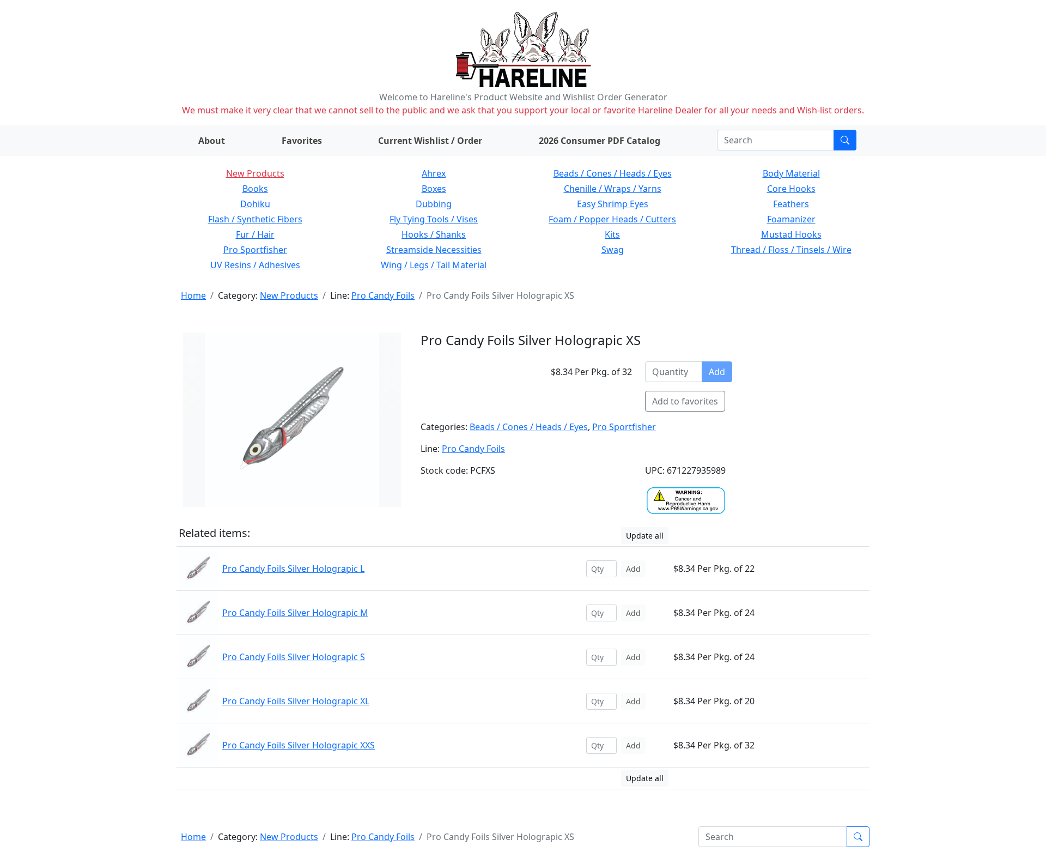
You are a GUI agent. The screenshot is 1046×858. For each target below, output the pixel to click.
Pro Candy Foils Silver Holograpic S (293, 657)
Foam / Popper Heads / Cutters (612, 219)
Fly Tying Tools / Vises (434, 219)
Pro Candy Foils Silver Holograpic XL (295, 701)
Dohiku (255, 204)
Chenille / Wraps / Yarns (612, 189)
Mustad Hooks (791, 234)
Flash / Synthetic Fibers (255, 219)
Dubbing (434, 204)
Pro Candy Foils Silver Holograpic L (293, 569)
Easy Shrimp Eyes (612, 204)
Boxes (434, 189)
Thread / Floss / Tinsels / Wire (791, 250)
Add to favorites (685, 401)
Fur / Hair (255, 234)
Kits (612, 234)
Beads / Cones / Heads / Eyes (613, 173)
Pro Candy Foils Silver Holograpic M (295, 613)
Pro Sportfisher (255, 250)
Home (193, 295)
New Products (255, 173)
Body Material (791, 173)
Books (255, 189)
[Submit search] (845, 140)
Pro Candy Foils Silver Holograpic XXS (298, 745)
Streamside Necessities (434, 250)
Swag (612, 250)
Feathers (791, 204)
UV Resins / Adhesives (255, 265)
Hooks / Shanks (434, 234)
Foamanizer (791, 219)
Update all (645, 535)
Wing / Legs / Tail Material (433, 265)
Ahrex (434, 173)
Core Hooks (791, 189)
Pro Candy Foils (383, 295)
